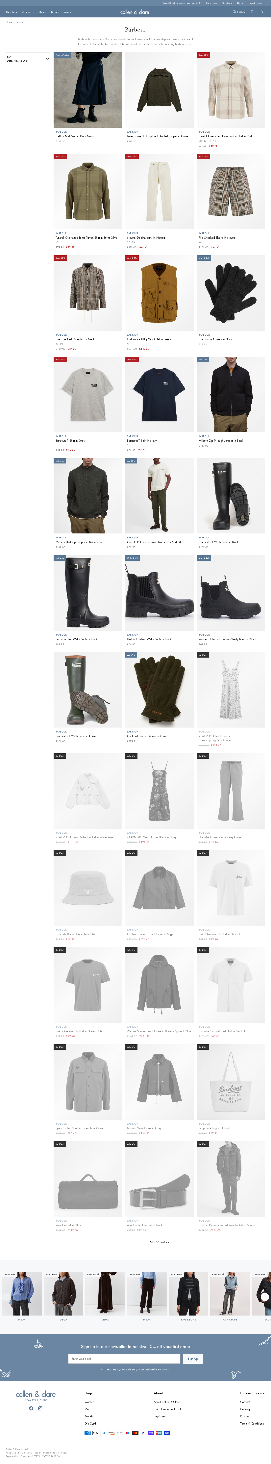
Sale (66, 12)
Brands (55, 12)
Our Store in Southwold (168, 1409)
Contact (245, 1402)
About (240, 3)
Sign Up (193, 1359)
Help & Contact (255, 3)
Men (41, 12)
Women (26, 12)
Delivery (245, 1409)
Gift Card (90, 1423)
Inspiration (211, 3)
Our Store (227, 3)
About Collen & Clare (167, 1402)
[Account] (252, 11)
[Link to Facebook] (31, 1408)
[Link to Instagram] (40, 1408)
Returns (244, 1416)
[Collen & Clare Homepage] (135, 11)
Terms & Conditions (252, 1423)
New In (10, 12)
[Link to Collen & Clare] (35, 1396)
